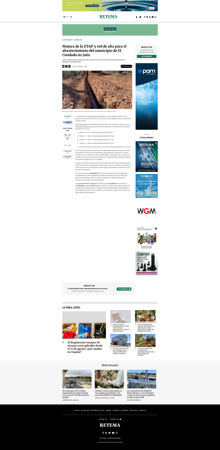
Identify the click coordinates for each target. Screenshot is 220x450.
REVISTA (77, 410)
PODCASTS (115, 410)
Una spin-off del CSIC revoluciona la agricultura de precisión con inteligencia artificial (146, 352)
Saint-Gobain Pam (68, 157)
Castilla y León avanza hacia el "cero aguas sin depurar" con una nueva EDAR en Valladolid (108, 393)
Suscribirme (147, 56)
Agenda (108, 410)
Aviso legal (103, 438)
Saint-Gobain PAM (81, 124)
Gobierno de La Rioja (70, 400)
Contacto (142, 410)
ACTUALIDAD (85, 410)
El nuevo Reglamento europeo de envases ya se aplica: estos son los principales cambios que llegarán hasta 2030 (146, 328)
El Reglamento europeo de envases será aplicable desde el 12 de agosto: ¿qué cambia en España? (85, 347)
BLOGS (102, 410)
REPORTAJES (95, 410)
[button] (63, 66)
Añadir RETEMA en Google (80, 66)
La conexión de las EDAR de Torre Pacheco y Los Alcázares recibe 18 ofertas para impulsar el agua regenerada (141, 394)
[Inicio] (109, 17)
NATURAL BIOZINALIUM (83, 127)
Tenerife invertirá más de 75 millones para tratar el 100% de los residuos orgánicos (121, 351)
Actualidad (67, 40)
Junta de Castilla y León (104, 398)
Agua (77, 40)
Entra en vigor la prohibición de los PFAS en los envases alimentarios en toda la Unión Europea (121, 328)
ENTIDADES (124, 410)
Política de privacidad (114, 438)
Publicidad (133, 410)
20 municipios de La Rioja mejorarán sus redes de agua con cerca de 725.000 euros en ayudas (75, 394)
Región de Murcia (134, 400)
